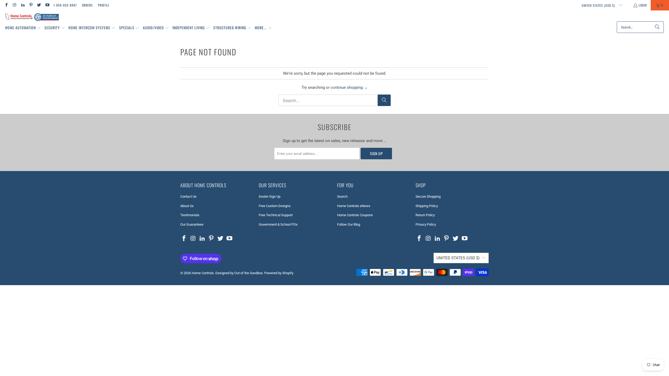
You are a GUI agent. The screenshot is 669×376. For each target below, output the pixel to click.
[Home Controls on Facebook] (6, 5)
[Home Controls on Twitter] (39, 5)
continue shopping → (349, 87)
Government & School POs (278, 224)
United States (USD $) (599, 5)
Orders (87, 5)
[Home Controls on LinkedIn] (22, 5)
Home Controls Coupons (355, 215)
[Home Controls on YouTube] (47, 5)
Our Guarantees (192, 224)
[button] (23, 27)
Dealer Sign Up (269, 196)
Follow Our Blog (348, 224)
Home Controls (203, 273)
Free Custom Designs (275, 206)
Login (643, 5)
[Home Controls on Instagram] (14, 5)
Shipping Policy (427, 206)
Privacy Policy (426, 224)
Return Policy (425, 215)
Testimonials (189, 215)
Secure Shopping (428, 196)
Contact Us (188, 196)
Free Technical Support (276, 215)
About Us (187, 206)
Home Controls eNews (353, 206)
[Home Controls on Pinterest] (30, 5)
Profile (103, 5)
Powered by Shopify (278, 273)
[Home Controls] (32, 17)
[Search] (657, 27)
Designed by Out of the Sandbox (239, 273)
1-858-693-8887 (65, 5)
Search (342, 196)
